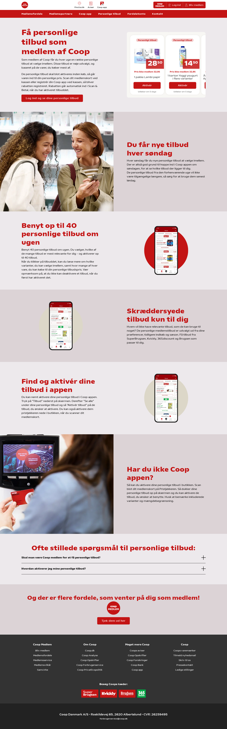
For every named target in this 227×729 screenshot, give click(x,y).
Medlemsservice (42, 660)
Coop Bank (137, 665)
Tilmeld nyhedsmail (184, 655)
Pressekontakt (184, 665)
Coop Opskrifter (90, 660)
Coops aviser (137, 650)
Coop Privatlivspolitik (89, 669)
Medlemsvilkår (42, 665)
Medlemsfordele (42, 655)
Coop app (137, 669)
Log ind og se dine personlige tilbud (52, 98)
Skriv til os (185, 660)
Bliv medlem (196, 5)
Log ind (176, 5)
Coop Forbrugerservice (89, 665)
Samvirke (42, 669)
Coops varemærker (184, 650)
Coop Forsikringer (137, 660)
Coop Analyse (90, 655)
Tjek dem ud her (113, 620)
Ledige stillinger (184, 669)
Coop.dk (90, 650)
